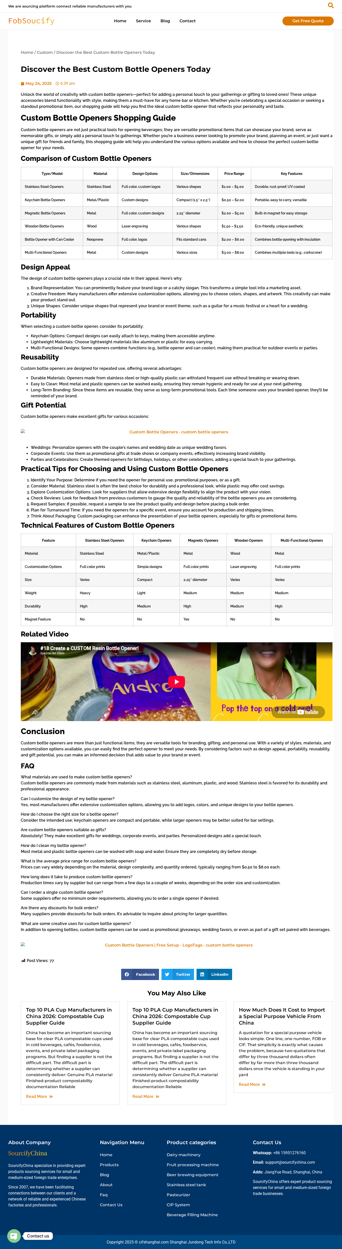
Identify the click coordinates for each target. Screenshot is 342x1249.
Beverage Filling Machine (192, 1214)
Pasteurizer (178, 1194)
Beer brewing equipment (193, 1174)
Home (120, 21)
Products (109, 1164)
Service (143, 21)
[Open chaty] (14, 1236)
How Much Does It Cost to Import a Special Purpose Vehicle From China (282, 1016)
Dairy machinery (184, 1154)
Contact (188, 21)
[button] (140, 974)
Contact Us (111, 1204)
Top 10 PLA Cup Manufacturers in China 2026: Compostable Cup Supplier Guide (69, 1016)
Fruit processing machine (193, 1164)
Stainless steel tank (186, 1184)
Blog (165, 21)
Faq (104, 1194)
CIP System (178, 1204)
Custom (45, 52)
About (106, 1184)
